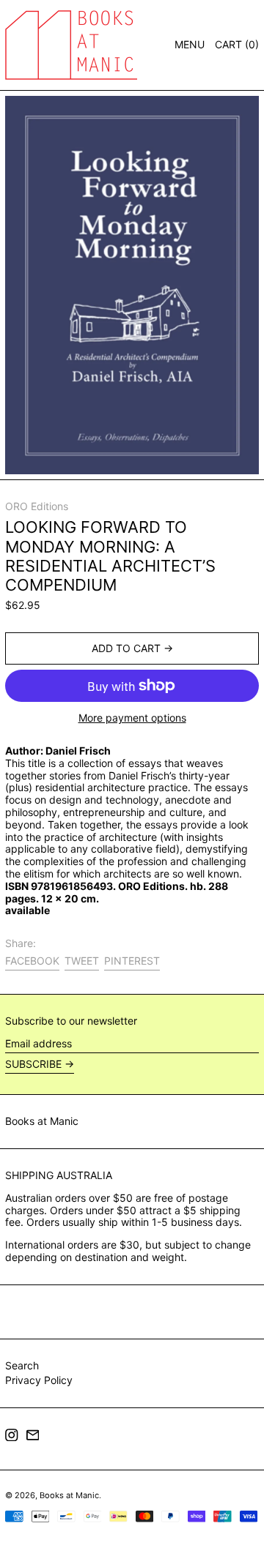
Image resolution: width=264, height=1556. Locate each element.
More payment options (132, 718)
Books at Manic (41, 1121)
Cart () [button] (237, 44)
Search (22, 1365)
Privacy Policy (39, 1380)
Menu (190, 44)
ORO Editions (36, 506)
